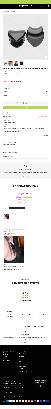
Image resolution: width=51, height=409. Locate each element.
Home (4, 11)
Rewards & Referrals (8, 156)
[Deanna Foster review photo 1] (14, 249)
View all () (46, 135)
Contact (21, 358)
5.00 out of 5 (29, 193)
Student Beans (22, 366)
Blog (20, 373)
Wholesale (21, 356)
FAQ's (20, 361)
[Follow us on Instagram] (40, 386)
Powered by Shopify (18, 396)
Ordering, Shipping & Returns (10, 152)
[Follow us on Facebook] (37, 386)
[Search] (6, 6)
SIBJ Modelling (22, 353)
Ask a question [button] (33, 207)
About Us (21, 368)
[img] (7, 231)
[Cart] (47, 6)
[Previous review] (4, 317)
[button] (6, 81)
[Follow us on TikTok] (44, 386)
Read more (17, 131)
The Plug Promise (23, 371)
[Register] (22, 387)
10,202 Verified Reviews (25, 297)
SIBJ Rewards (25, 103)
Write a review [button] (17, 207)
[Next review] (46, 317)
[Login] (44, 6)
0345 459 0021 (6, 360)
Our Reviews (22, 351)
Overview (5, 140)
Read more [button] (6, 270)
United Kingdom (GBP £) (8, 392)
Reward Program (23, 363)
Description (6, 148)
